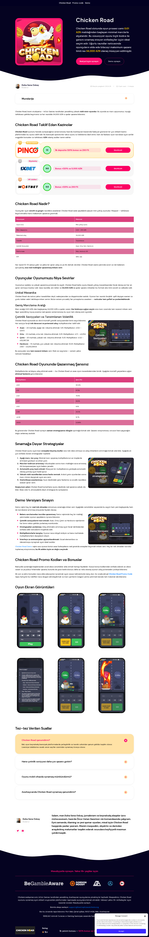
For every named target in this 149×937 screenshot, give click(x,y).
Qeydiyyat (118, 150)
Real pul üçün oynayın (89, 61)
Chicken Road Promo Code (120, 574)
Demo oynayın (114, 61)
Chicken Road (65, 3)
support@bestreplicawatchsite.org (84, 907)
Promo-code (77, 3)
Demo (87, 3)
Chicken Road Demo (23, 546)
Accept (121, 931)
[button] (145, 916)
